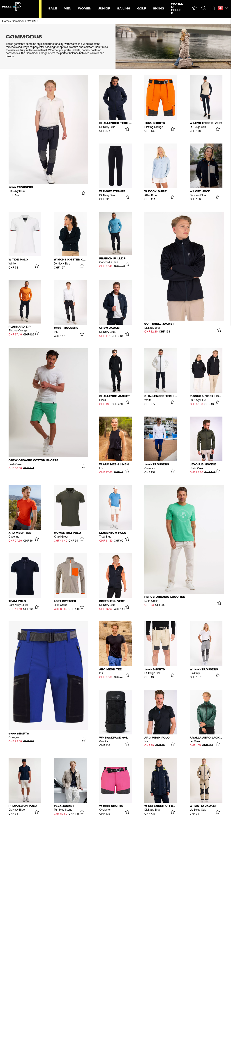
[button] (194, 8)
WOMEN (33, 21)
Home (5, 21)
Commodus (19, 21)
